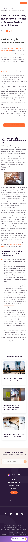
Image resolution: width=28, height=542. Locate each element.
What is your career (9, 305)
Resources (14, 488)
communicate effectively (8, 73)
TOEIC (10, 501)
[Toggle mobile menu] (2, 3)
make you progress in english (11, 100)
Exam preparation (14, 479)
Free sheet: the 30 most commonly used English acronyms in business (11, 407)
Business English (14, 485)
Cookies (17, 501)
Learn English (4, 8)
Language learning (14, 482)
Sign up (14, 492)
